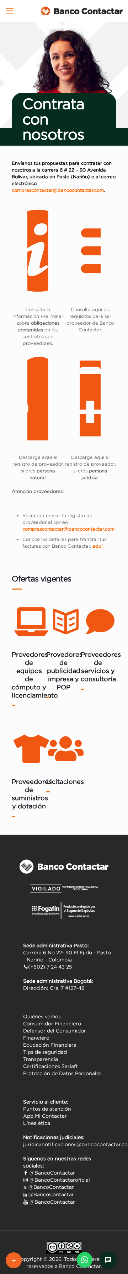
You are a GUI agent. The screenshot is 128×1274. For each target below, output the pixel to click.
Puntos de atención (47, 1109)
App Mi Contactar (45, 1116)
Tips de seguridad (45, 1052)
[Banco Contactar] (82, 11)
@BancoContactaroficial (59, 1180)
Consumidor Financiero (52, 1023)
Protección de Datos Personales (62, 1073)
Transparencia (40, 1059)
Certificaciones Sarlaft (50, 1066)
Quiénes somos (42, 1016)
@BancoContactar (51, 1173)
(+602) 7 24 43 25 (50, 967)
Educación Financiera (49, 1045)
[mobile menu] (10, 11)
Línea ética (36, 1123)
